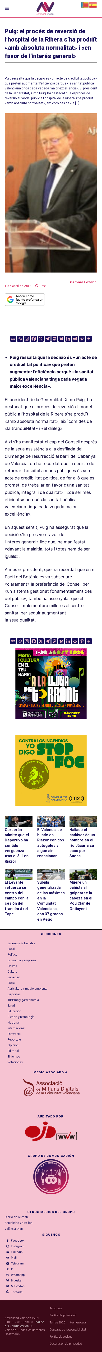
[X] (41, 339)
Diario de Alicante (17, 1217)
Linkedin (17, 1252)
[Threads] (7, 1292)
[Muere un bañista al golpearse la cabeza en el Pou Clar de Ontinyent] (83, 874)
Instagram (17, 1246)
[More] (89, 339)
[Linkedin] (68, 339)
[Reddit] (75, 339)
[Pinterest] (82, 339)
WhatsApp (18, 1274)
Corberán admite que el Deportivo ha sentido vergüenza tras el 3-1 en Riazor (17, 845)
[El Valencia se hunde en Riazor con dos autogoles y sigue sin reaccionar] (51, 821)
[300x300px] (51, 717)
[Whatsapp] (20, 339)
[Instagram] (27, 339)
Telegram (17, 1263)
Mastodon (17, 1286)
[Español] (93, 4)
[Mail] (7, 1258)
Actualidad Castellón (18, 1223)
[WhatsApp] (7, 1275)
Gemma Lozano (83, 282)
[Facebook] (34, 339)
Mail (14, 1257)
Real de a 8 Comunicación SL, (24, 1324)
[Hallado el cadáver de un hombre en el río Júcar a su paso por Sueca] (83, 821)
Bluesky (16, 1280)
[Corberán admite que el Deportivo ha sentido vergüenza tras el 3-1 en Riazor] (18, 821)
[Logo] (45, 9)
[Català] (85, 4)
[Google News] (13, 339)
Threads (16, 1292)
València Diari (14, 1229)
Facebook (17, 1240)
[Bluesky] (61, 339)
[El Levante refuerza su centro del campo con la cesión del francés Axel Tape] (18, 874)
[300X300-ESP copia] (51, 770)
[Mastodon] (54, 339)
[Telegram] (48, 339)
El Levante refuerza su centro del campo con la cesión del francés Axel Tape (16, 898)
